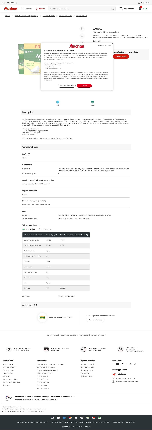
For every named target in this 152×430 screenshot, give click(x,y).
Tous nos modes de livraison (46, 367)
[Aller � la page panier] (143, 8)
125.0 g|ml (47, 229)
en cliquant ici (17, 407)
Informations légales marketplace (123, 422)
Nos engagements (87, 370)
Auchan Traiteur (42, 376)
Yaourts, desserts (49, 16)
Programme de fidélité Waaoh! (47, 370)
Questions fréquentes (10, 367)
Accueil (7, 16)
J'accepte (84, 85)
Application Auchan (87, 376)
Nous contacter (8, 364)
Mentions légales (41, 422)
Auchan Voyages (42, 379)
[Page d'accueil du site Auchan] (11, 8)
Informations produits (10, 379)
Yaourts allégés (81, 16)
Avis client (6, 376)
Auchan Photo (42, 385)
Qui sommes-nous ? (87, 364)
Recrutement (85, 373)
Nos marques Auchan (88, 367)
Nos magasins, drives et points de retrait (50, 364)
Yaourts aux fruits (65, 16)
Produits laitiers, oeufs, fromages (26, 16)
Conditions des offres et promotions (61, 422)
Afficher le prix (121, 56)
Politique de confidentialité (101, 422)
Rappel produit (8, 373)
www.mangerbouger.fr (37, 411)
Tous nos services (43, 388)
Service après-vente (9, 370)
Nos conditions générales (25, 422)
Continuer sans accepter (104, 45)
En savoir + (97, 41)
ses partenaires (54, 53)
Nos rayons (6, 385)
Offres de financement (44, 373)
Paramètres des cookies (67, 85)
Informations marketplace (11, 382)
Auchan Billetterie (43, 382)
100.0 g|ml (30, 229)
